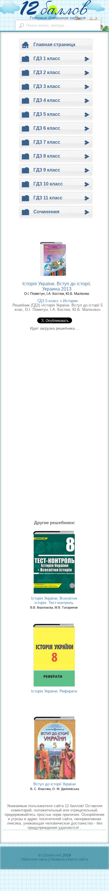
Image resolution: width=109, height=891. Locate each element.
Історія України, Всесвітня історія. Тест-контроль (54, 600)
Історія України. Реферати (54, 691)
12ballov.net (51, 855)
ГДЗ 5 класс (48, 301)
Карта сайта (77, 859)
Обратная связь (34, 859)
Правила (57, 859)
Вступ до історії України (54, 784)
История (70, 301)
